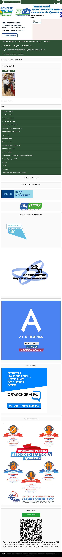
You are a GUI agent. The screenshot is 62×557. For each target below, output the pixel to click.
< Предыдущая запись (7, 100)
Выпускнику (26, 46)
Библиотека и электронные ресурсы (12, 128)
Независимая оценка (8, 118)
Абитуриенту (6, 46)
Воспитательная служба (8, 121)
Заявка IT (4, 165)
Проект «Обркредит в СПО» (9, 159)
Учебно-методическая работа (10, 124)
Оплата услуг (5, 169)
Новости (47, 41)
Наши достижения (7, 138)
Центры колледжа (7, 141)
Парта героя (5, 135)
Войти (3, 106)
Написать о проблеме (10, 35)
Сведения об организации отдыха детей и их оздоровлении (23, 50)
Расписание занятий (7, 111)
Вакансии (4, 162)
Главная (5, 41)
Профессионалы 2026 (8, 148)
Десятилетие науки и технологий (11, 145)
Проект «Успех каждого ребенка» (11, 131)
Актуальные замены (7, 114)
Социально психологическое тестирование (14, 172)
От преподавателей (9, 54)
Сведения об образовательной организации (25, 41)
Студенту (16, 46)
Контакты (20, 54)
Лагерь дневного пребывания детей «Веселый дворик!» (17, 155)
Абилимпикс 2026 (7, 152)
